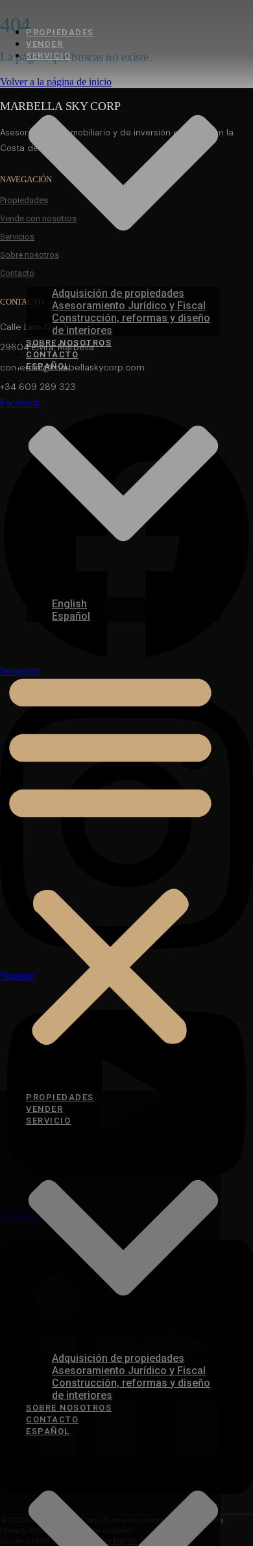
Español (71, 616)
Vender (44, 44)
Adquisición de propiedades (118, 293)
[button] (110, 857)
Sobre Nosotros (69, 343)
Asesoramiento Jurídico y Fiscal (129, 305)
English (69, 604)
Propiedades (60, 32)
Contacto (52, 354)
